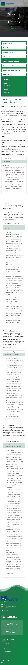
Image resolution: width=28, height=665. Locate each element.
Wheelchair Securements (12, 354)
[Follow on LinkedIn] (5, 611)
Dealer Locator (7, 47)
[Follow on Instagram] (7, 611)
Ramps (7, 228)
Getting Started (7, 43)
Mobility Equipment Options (11, 61)
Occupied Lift (7, 158)
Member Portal (7, 651)
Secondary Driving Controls (13, 446)
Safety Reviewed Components (11, 70)
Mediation (6, 74)
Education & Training (9, 56)
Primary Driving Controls (12, 441)
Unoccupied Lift (8, 161)
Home (8, 27)
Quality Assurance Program (10, 646)
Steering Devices (10, 444)
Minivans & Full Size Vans (12, 223)
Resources (14, 27)
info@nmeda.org (14, 632)
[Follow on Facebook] (2, 611)
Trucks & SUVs (9, 226)
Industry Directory (8, 52)
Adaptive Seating (10, 352)
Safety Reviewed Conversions (11, 65)
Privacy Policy (4, 662)
